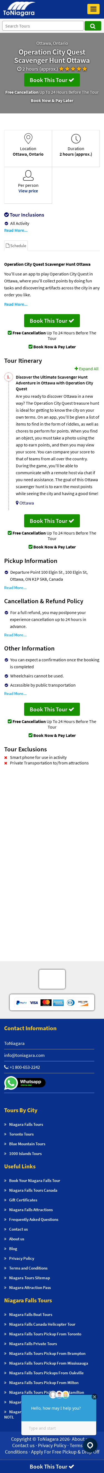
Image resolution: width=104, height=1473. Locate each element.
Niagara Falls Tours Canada (33, 1190)
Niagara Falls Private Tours (33, 1343)
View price (28, 190)
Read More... (15, 230)
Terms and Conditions (28, 1268)
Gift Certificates (23, 1200)
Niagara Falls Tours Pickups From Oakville (46, 1372)
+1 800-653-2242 (25, 1067)
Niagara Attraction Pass (30, 1287)
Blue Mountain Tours (27, 1143)
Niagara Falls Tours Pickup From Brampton (47, 1353)
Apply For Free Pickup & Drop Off (65, 1452)
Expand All (88, 368)
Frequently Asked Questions (33, 1219)
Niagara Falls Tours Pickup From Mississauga (48, 1363)
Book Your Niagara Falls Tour (34, 1180)
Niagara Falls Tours (26, 1124)
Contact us (18, 1229)
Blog (13, 1248)
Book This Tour (49, 80)
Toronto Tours (21, 1134)
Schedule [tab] (17, 245)
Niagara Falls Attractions (31, 1209)
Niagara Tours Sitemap (29, 1277)
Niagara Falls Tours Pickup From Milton (43, 1382)
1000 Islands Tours (25, 1153)
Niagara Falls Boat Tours (30, 1314)
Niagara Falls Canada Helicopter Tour (42, 1324)
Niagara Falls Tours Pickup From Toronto (45, 1334)
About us (16, 1238)
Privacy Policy (21, 1258)
